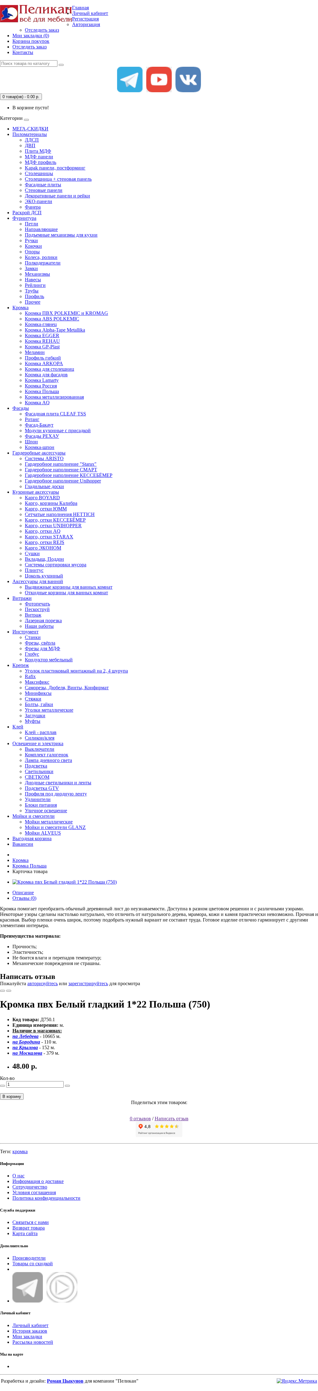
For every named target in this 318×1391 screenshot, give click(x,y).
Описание (23, 892)
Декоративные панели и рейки (57, 195)
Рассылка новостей (32, 1342)
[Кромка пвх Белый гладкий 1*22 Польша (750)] (64, 882)
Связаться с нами (30, 1222)
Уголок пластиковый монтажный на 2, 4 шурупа (76, 670)
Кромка (20, 307)
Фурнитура (24, 218)
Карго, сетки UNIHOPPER (53, 525)
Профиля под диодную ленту (56, 793)
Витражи (22, 598)
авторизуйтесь (42, 983)
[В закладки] (2, 991)
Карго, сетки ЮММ (46, 508)
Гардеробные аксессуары (39, 452)
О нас (18, 1175)
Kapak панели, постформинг (55, 167)
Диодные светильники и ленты (58, 782)
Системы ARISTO (44, 458)
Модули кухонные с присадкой (58, 430)
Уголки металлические (49, 710)
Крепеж (20, 665)
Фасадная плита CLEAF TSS (55, 413)
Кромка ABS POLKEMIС (52, 318)
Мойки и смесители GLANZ (55, 827)
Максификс (37, 682)
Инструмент (25, 631)
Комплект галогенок (46, 754)
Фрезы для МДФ (42, 648)
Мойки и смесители (33, 816)
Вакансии (22, 844)
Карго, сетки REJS (44, 542)
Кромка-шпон (39, 447)
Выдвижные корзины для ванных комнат (68, 587)
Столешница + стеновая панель (58, 179)
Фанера (33, 207)
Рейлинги (35, 285)
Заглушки (35, 715)
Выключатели (39, 749)
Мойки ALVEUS (43, 833)
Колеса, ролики (41, 257)
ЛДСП (32, 140)
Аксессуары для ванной (37, 581)
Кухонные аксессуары (35, 492)
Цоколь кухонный (44, 575)
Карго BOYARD (42, 497)
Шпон (31, 441)
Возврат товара (28, 1227)
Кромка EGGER (42, 335)
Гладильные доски (44, 486)
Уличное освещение (46, 810)
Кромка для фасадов (46, 374)
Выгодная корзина (32, 838)
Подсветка (36, 765)
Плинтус (34, 570)
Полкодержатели (43, 262)
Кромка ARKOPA (44, 363)
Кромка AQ (37, 402)
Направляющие (41, 229)
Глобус (32, 654)
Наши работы (39, 626)
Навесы (33, 279)
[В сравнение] (8, 991)
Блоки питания (41, 805)
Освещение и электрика (37, 743)
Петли (31, 223)
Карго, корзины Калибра (51, 503)
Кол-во (7, 1078)
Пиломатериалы (29, 134)
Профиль (34, 296)
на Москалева (27, 1053)
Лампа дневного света (48, 760)
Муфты (32, 721)
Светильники (39, 771)
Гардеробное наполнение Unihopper (63, 480)
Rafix (30, 676)
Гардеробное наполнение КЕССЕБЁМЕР (68, 475)
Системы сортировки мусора (55, 564)
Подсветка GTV (42, 788)
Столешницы (39, 173)
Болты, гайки (39, 704)
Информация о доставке (38, 1181)
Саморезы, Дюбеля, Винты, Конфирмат (67, 687)
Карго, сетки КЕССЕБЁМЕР (55, 520)
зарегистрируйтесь (88, 983)
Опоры (32, 251)
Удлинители (38, 799)
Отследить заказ (42, 30)
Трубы (32, 290)
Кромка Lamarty (42, 380)
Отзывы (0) (24, 898)
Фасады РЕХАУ (42, 436)
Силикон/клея (39, 738)
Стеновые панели (43, 190)
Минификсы (38, 693)
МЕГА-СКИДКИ (30, 128)
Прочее (32, 302)
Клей (17, 726)
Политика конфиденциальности (46, 1198)
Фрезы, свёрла (40, 643)
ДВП (30, 145)
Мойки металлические (49, 821)
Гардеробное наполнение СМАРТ (61, 469)
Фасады (20, 408)
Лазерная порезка (43, 620)
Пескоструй (37, 609)
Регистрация (85, 18)
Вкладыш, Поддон (44, 559)
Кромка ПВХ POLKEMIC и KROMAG (66, 313)
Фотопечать (37, 603)
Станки (33, 637)
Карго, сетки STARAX (49, 536)
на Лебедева (25, 1036)
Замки (31, 268)
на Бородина (26, 1041)
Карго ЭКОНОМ (43, 548)
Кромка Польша (42, 391)
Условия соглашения (34, 1192)
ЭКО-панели (38, 201)
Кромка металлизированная (54, 397)
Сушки (32, 553)
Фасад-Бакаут (39, 425)
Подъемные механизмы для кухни (61, 235)
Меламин (35, 352)
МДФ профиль (40, 162)
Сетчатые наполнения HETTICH (60, 514)
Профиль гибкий (43, 357)
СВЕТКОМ (37, 777)
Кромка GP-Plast (42, 346)
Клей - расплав (41, 732)
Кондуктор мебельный (49, 659)
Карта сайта (25, 1233)
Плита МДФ (38, 151)
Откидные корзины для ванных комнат (66, 592)
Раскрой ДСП (27, 212)
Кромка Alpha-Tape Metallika (55, 330)
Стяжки (33, 698)
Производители (29, 1258)
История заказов (29, 1331)
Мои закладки (27, 1336)
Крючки (33, 246)
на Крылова (25, 1047)
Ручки (31, 240)
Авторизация (86, 24)
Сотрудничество (29, 1186)
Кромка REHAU (42, 341)
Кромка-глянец (41, 324)
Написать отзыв (172, 1118)
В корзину (11, 1096)
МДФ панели (39, 156)
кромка (20, 1151)
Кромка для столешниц (49, 369)
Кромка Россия (41, 385)
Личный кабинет (30, 1325)
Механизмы (37, 274)
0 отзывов (140, 1118)
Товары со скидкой (32, 1263)
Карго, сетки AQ (43, 531)
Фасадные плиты (43, 184)
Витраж (33, 615)
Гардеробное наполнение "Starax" (61, 464)
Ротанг (32, 419)
